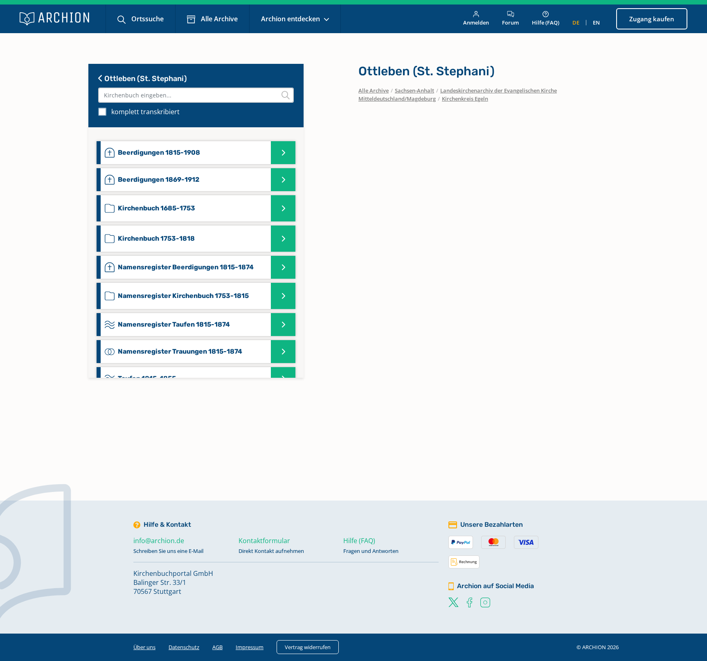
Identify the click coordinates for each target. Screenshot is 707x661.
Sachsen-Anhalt (414, 90)
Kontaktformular (264, 540)
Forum (510, 22)
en (596, 22)
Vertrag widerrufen (308, 647)
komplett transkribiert (145, 111)
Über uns (144, 647)
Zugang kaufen (651, 19)
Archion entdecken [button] (291, 18)
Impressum (249, 647)
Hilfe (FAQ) (545, 22)
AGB (217, 647)
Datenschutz (184, 647)
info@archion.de (158, 540)
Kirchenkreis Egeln (465, 98)
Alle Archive (218, 18)
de (575, 22)
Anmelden (476, 22)
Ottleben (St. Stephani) (145, 78)
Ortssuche (147, 18)
